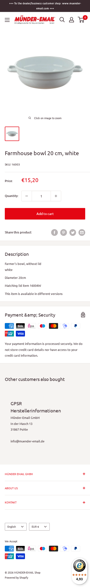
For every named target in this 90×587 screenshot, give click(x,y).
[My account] (71, 19)
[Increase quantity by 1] (56, 196)
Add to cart (45, 213)
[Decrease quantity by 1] (27, 196)
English (11, 526)
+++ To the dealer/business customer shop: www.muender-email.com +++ (45, 5)
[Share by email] (81, 232)
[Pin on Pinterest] (63, 232)
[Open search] (62, 19)
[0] (81, 20)
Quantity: (11, 196)
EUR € (35, 526)
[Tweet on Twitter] (72, 232)
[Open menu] (7, 20)
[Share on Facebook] (54, 232)
